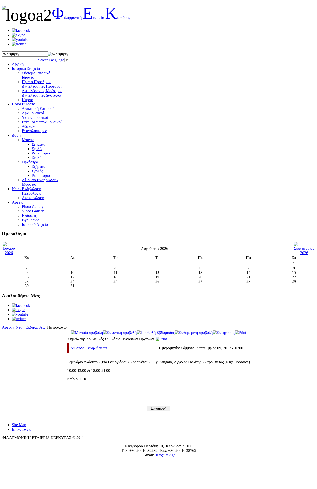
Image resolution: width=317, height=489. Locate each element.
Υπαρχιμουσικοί (35, 117)
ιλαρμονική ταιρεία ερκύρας (91, 17)
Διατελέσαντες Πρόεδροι (41, 86)
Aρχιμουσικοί (33, 113)
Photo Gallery (33, 207)
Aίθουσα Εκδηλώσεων (40, 180)
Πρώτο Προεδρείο (36, 82)
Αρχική (8, 327)
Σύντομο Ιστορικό (36, 73)
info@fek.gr (165, 455)
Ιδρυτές (28, 77)
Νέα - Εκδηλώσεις (30, 327)
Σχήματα (38, 144)
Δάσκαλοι (29, 126)
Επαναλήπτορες (34, 131)
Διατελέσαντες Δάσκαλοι (41, 95)
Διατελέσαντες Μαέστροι (42, 91)
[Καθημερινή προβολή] (194, 332)
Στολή (36, 157)
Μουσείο (29, 184)
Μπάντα (28, 140)
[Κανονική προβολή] (120, 332)
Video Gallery (33, 211)
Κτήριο (27, 100)
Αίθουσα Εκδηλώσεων (88, 348)
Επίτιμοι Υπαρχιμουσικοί (42, 122)
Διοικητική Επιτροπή (38, 108)
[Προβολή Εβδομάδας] (156, 332)
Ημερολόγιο (31, 193)
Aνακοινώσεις (33, 198)
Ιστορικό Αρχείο (35, 224)
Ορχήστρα (30, 162)
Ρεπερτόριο (41, 153)
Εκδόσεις (29, 215)
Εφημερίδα (30, 220)
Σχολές (37, 149)
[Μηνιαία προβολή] (87, 332)
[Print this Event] (161, 339)
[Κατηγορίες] (224, 332)
